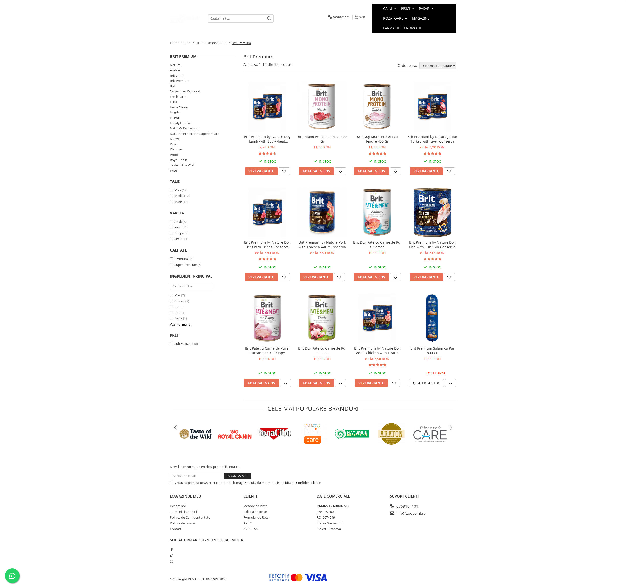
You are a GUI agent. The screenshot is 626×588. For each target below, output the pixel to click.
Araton (175, 70)
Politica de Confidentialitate (300, 482)
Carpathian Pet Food (185, 91)
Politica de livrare (182, 523)
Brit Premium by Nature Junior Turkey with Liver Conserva (432, 139)
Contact (175, 529)
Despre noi (178, 506)
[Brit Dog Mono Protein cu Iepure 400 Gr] (377, 107)
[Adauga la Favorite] (284, 171)
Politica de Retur (255, 511)
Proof (174, 154)
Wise (173, 170)
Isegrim (175, 112)
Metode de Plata (255, 506)
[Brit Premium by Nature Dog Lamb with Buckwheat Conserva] (267, 107)
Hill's (173, 102)
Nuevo (175, 138)
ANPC (247, 523)
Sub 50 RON (183, 343)
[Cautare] (269, 18)
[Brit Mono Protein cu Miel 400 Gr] (322, 107)
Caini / (189, 42)
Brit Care (176, 75)
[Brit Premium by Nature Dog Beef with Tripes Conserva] (267, 212)
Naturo (175, 65)
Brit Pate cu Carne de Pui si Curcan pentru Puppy (267, 350)
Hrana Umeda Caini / (213, 42)
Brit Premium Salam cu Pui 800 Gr (432, 350)
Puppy (179, 233)
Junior (178, 227)
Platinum (176, 149)
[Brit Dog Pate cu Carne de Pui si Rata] (322, 318)
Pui (176, 307)
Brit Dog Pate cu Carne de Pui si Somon (377, 244)
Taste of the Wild (182, 165)
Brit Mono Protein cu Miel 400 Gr (322, 139)
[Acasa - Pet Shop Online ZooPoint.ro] (185, 18)
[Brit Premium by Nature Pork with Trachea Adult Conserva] (322, 212)
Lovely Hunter (180, 123)
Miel (177, 295)
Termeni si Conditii (183, 511)
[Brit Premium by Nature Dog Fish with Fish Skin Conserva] (432, 212)
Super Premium (185, 264)
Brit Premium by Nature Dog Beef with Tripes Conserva (267, 244)
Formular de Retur (256, 517)
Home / (176, 42)
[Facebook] (171, 549)
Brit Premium (179, 81)
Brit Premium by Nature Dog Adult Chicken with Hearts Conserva (377, 350)
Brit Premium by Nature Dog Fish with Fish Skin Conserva (432, 244)
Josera (174, 117)
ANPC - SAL (251, 529)
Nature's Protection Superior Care (194, 133)
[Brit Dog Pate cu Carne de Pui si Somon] (377, 212)
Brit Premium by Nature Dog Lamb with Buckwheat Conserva (267, 139)
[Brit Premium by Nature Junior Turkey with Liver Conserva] (432, 107)
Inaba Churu (179, 107)
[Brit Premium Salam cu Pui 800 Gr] (432, 318)
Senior (179, 239)
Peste (178, 318)
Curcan (179, 301)
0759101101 (406, 506)
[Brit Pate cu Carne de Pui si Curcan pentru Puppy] (267, 318)
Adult (178, 221)
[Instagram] (171, 561)
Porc (177, 312)
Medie (178, 195)
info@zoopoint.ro (410, 513)
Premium (181, 259)
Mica (177, 190)
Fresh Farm (178, 96)
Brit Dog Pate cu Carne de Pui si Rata (322, 350)
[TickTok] (171, 555)
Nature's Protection (184, 128)
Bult (173, 86)
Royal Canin (178, 160)
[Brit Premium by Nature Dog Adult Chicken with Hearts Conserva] (377, 318)
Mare (178, 201)
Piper (174, 144)
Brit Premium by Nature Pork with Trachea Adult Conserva (322, 244)
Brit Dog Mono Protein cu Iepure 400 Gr (377, 139)
